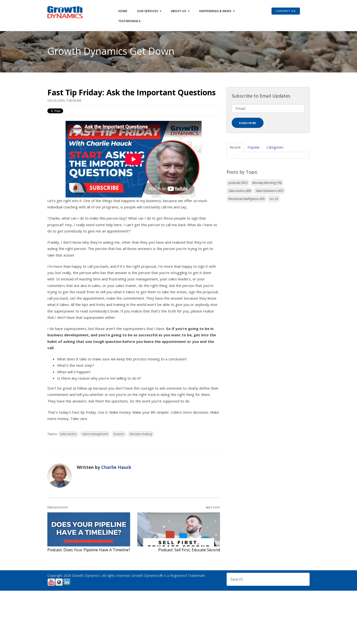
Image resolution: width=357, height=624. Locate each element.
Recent (235, 147)
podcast (238, 183)
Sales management (95, 434)
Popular (253, 147)
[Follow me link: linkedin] (67, 585)
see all (273, 199)
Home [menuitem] (122, 11)
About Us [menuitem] (178, 11)
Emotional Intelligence (246, 199)
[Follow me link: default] (59, 585)
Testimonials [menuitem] (129, 21)
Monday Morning (266, 183)
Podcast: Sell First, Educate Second (189, 550)
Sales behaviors (269, 191)
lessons (119, 434)
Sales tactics (68, 434)
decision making (141, 434)
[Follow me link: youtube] (51, 585)
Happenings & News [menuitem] (215, 11)
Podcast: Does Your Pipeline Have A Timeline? (88, 550)
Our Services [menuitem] (147, 11)
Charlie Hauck (116, 467)
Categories (274, 147)
